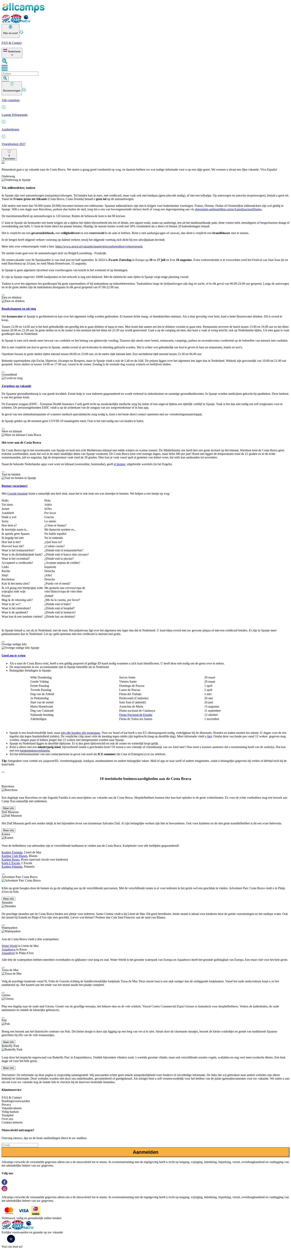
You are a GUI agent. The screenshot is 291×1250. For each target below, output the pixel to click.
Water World (9, 946)
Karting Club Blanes (14, 856)
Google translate (17, 493)
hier (209, 736)
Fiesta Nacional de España (135, 714)
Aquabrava (8, 949)
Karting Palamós (12, 866)
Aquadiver (8, 953)
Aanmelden (145, 1152)
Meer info (8, 808)
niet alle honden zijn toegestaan (80, 732)
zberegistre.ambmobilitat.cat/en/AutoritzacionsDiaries (228, 209)
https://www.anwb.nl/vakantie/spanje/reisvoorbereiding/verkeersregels (99, 246)
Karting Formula (12, 852)
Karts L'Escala (11, 863)
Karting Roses (10, 859)
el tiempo (120, 464)
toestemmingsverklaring (35, 750)
